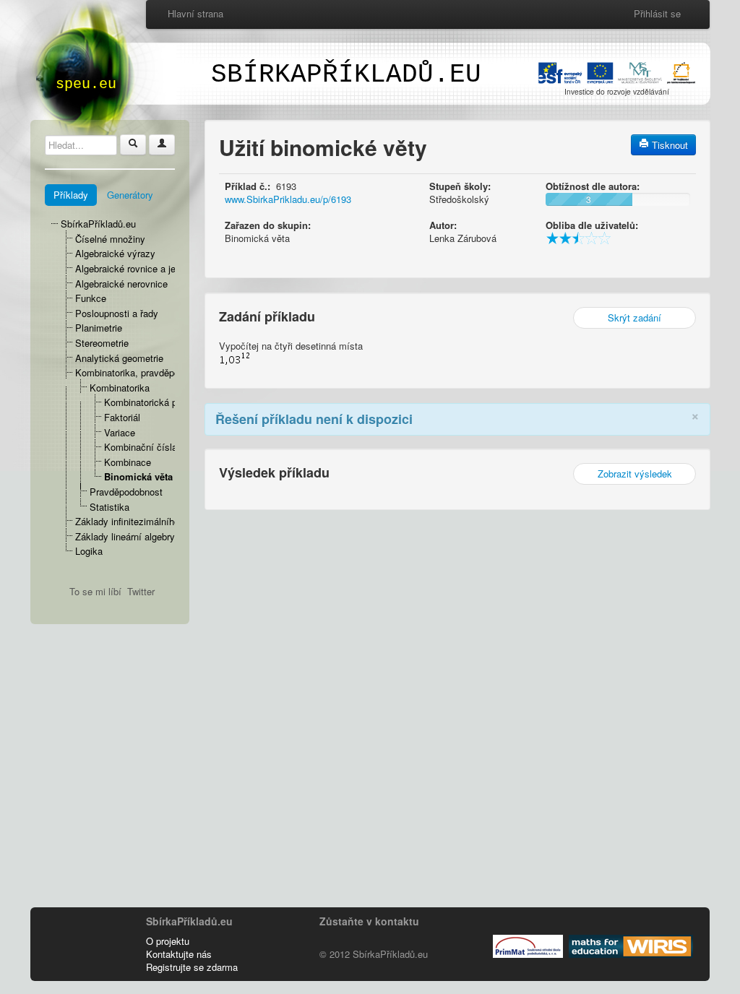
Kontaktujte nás (179, 954)
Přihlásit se (657, 13)
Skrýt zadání (634, 317)
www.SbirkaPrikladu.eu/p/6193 (288, 199)
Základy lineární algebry (125, 536)
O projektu (167, 941)
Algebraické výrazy (115, 253)
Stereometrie (102, 343)
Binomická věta (138, 476)
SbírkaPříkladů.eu (98, 223)
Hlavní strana (195, 13)
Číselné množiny (110, 239)
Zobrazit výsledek (635, 473)
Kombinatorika (120, 387)
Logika (89, 551)
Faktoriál (122, 417)
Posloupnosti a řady (116, 313)
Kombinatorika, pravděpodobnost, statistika (166, 372)
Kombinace (127, 462)
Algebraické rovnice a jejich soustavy (153, 268)
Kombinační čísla (140, 447)
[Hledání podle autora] (162, 144)
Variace (119, 432)
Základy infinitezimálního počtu (140, 521)
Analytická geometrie (119, 358)
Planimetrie (98, 327)
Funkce (90, 298)
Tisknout (668, 145)
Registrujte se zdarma (192, 967)
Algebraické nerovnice (121, 283)
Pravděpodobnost (126, 491)
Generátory (130, 195)
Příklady (70, 195)
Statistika (109, 507)
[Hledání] (133, 144)
